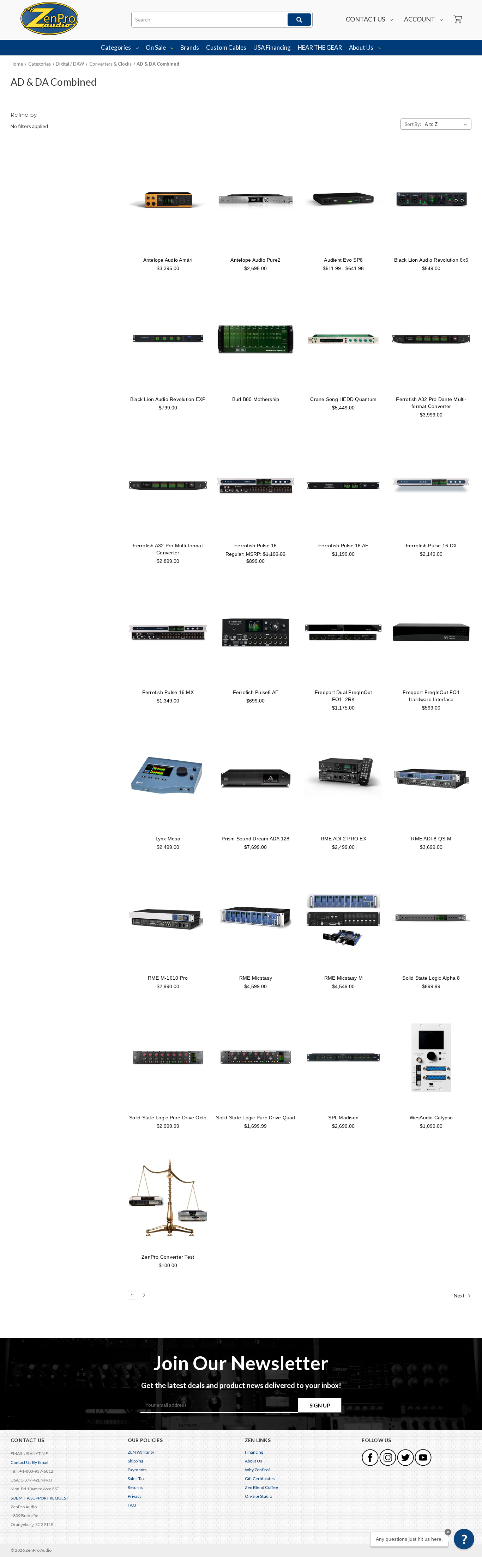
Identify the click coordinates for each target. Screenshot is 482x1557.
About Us (361, 47)
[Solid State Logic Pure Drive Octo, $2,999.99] (168, 1057)
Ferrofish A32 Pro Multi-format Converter (168, 549)
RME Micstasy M (343, 978)
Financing (254, 1452)
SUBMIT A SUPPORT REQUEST (39, 1498)
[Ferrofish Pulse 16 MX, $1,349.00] (168, 631)
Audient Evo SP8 (343, 260)
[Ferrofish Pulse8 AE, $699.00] (256, 631)
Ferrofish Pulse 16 (255, 545)
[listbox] (447, 124)
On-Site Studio (258, 1496)
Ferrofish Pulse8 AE (256, 692)
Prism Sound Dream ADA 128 (255, 838)
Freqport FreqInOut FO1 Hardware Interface (431, 695)
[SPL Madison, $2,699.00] (343, 1057)
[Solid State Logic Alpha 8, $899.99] (431, 917)
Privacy (134, 1496)
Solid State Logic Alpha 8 (431, 978)
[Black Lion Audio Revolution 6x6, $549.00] (431, 199)
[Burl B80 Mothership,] (256, 339)
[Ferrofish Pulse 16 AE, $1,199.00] (343, 485)
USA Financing (272, 47)
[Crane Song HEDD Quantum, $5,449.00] (343, 339)
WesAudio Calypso (431, 1117)
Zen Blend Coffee (261, 1487)
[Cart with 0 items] (457, 19)
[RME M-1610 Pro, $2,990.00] (168, 917)
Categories (116, 47)
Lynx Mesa (168, 838)
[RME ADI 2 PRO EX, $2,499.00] (343, 778)
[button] (464, 1539)
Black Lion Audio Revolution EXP (168, 399)
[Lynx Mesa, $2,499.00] (168, 778)
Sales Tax (136, 1478)
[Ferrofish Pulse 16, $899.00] (256, 485)
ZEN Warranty (141, 1452)
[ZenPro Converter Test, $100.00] (168, 1196)
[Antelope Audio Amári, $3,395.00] (168, 199)
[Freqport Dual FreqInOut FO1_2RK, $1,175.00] (343, 631)
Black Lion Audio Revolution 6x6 (431, 260)
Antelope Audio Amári (168, 260)
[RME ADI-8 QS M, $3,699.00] (431, 778)
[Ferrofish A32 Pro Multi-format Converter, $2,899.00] (168, 485)
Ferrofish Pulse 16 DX (431, 545)
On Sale (156, 47)
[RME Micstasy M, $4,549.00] (343, 917)
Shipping (135, 1461)
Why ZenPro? (257, 1469)
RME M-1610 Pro (168, 978)
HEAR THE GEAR (320, 47)
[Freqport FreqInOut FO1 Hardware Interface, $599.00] (431, 631)
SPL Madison (343, 1117)
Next (460, 1295)
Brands (189, 47)
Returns (135, 1487)
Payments (137, 1469)
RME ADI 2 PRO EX (343, 838)
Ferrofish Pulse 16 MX (168, 692)
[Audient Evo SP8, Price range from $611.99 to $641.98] (343, 199)
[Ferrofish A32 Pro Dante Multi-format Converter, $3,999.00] (431, 339)
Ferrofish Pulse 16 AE (343, 545)
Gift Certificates (260, 1478)
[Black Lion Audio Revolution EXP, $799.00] (168, 339)
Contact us (366, 19)
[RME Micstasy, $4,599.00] (256, 917)
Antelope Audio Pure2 (255, 260)
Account (420, 19)
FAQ (132, 1505)
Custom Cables (226, 47)
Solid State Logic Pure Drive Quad (255, 1117)
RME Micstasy (255, 978)
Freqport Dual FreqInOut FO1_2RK (343, 695)
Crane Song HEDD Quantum (343, 399)
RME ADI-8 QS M (431, 838)
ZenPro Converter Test (167, 1257)
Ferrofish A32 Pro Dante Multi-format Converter (431, 402)
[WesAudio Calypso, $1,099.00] (431, 1057)
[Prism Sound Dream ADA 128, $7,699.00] (256, 778)
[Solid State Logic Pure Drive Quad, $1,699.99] (256, 1057)
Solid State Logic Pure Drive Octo (167, 1117)
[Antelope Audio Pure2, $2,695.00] (256, 199)
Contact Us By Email (29, 1462)
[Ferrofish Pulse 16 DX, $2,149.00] (431, 485)
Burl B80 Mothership (255, 399)
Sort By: (413, 124)
